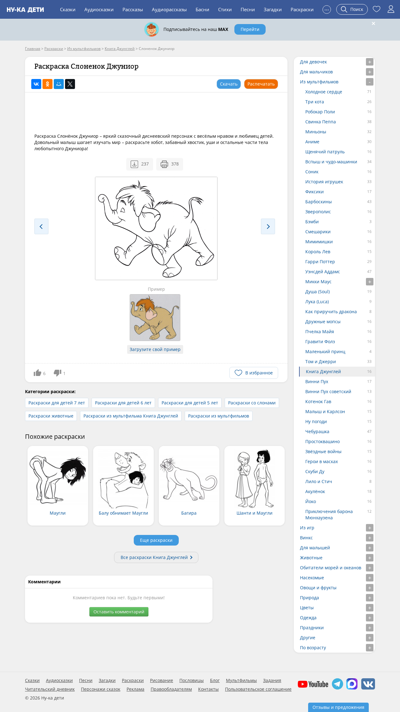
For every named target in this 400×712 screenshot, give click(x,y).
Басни (202, 9)
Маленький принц (325, 351)
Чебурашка (317, 431)
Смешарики (318, 232)
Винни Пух (316, 381)
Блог (215, 680)
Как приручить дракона (331, 311)
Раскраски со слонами (252, 403)
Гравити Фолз (320, 341)
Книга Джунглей (323, 371)
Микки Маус (318, 281)
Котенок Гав (318, 401)
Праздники (312, 627)
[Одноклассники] (47, 84)
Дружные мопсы (323, 321)
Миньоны (315, 132)
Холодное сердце (323, 92)
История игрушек (324, 182)
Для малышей (315, 548)
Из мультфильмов (319, 82)
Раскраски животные (50, 416)
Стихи (225, 9)
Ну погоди (316, 421)
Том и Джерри (320, 361)
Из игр (307, 528)
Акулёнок (315, 491)
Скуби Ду (314, 471)
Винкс (306, 538)
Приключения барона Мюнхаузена (329, 514)
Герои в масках (321, 461)
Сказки (68, 9)
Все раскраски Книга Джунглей (154, 557)
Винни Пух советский (328, 391)
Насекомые (312, 578)
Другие (307, 637)
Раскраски (302, 9)
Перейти (250, 29)
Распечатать (261, 84)
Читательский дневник (50, 689)
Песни (248, 9)
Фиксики (314, 192)
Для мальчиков (316, 72)
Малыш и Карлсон (325, 411)
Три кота (314, 102)
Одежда (308, 618)
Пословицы (191, 680)
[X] (70, 84)
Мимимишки (319, 242)
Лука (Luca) (317, 301)
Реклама (135, 689)
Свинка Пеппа (320, 122)
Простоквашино (322, 441)
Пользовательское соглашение (258, 689)
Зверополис (318, 212)
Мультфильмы (241, 680)
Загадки (273, 9)
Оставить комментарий (118, 612)
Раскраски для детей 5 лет (190, 403)
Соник (311, 172)
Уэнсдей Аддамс (322, 271)
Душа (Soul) (317, 291)
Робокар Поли (320, 112)
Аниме (312, 142)
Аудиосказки (99, 9)
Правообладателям (171, 689)
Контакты (208, 689)
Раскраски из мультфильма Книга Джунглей (130, 416)
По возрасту (313, 647)
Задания (272, 680)
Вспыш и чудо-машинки (331, 162)
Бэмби (312, 222)
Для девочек (313, 62)
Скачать (229, 84)
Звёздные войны (323, 451)
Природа (309, 598)
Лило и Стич (318, 481)
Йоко (310, 501)
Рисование (161, 680)
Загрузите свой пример (155, 349)
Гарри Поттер (320, 262)
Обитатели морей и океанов (330, 568)
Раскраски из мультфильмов (218, 416)
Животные (311, 558)
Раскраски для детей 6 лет (123, 403)
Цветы (307, 608)
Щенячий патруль (325, 152)
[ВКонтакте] (36, 84)
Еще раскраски (156, 540)
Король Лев (317, 252)
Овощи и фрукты (318, 588)
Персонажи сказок (100, 689)
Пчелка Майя (319, 331)
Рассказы (132, 9)
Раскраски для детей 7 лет (56, 403)
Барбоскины (318, 202)
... (326, 8)
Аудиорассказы (169, 9)
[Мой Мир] (59, 84)
